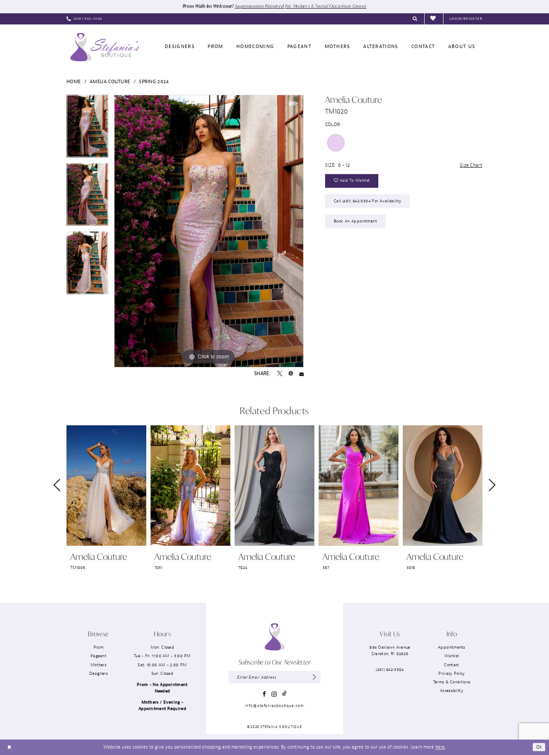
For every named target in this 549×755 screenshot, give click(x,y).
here (440, 747)
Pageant (98, 656)
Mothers (98, 665)
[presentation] (106, 485)
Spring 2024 (154, 81)
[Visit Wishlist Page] (433, 18)
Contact (451, 665)
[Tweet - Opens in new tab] (279, 373)
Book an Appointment (355, 221)
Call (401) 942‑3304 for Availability (367, 201)
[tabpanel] (87, 129)
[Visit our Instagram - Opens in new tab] (274, 694)
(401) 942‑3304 (390, 669)
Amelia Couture (110, 81)
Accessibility (451, 690)
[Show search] (415, 19)
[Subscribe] (314, 677)
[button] (466, 19)
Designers (98, 673)
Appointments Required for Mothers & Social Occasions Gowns (300, 6)
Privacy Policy (451, 673)
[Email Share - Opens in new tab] (301, 374)
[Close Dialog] (9, 747)
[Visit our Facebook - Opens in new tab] (264, 694)
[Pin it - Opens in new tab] (291, 373)
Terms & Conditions (451, 682)
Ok (539, 747)
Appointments (451, 647)
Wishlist (451, 656)
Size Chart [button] (471, 165)
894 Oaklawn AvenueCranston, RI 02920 (389, 650)
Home (73, 81)
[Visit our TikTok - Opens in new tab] (284, 694)
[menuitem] (84, 19)
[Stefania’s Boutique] (104, 47)
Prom (98, 647)
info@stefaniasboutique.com (274, 705)
